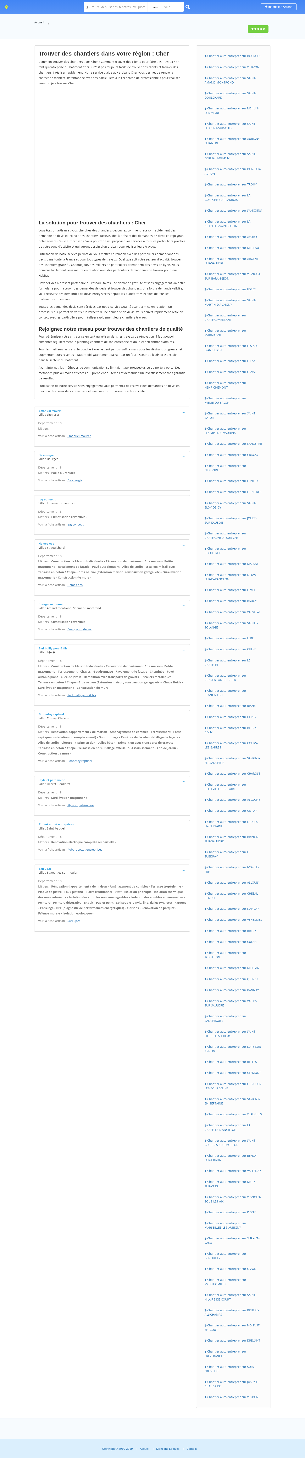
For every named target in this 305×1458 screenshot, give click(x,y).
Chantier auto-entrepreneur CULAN (232, 942)
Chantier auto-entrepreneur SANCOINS (234, 210)
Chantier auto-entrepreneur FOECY (231, 289)
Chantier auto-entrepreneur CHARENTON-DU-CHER (225, 677)
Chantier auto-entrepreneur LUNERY (232, 481)
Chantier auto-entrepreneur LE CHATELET (227, 662)
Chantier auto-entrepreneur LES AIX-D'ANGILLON (231, 348)
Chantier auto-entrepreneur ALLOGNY (233, 800)
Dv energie (74, 480)
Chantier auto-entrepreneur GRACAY (232, 455)
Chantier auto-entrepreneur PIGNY (231, 1212)
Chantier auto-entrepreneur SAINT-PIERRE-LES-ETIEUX (230, 1033)
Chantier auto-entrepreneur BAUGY (232, 601)
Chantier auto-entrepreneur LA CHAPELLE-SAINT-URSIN (227, 223)
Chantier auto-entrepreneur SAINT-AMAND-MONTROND (230, 80)
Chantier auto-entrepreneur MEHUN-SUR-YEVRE (232, 110)
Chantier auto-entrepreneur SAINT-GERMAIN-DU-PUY (230, 156)
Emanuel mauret (79, 436)
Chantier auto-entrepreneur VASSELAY (234, 612)
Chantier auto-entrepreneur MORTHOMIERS (225, 1282)
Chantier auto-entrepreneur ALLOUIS (233, 882)
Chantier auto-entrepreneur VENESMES (234, 920)
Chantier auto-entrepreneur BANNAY (233, 990)
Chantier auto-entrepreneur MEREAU (233, 248)
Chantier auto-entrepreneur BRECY (231, 931)
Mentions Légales (167, 1448)
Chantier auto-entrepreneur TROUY (232, 184)
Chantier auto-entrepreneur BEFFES (232, 1062)
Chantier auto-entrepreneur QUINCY (232, 979)
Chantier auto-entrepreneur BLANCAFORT (225, 693)
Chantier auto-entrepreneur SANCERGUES (225, 1018)
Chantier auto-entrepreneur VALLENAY (234, 1171)
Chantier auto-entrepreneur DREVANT (233, 1340)
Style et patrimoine (80, 805)
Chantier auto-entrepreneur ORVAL (231, 372)
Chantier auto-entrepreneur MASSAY (233, 564)
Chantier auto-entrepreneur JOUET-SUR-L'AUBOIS (231, 520)
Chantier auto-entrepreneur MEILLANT (234, 968)
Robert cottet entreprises (84, 849)
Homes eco (75, 585)
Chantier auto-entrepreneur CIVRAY (232, 811)
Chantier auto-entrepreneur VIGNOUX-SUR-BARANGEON (233, 276)
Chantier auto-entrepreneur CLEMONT (234, 1073)
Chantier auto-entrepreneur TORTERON (225, 955)
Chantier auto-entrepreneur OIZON (231, 1269)
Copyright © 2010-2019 (117, 1448)
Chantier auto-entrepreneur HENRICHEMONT (225, 385)
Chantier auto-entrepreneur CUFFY (231, 649)
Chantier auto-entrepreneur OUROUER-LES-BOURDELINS (233, 1086)
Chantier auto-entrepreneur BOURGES (234, 56)
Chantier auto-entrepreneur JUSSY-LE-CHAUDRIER (232, 1384)
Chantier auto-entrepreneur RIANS (231, 706)
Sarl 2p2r (73, 921)
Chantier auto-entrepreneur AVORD (232, 237)
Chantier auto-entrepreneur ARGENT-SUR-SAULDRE (232, 261)
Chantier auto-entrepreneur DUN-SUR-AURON (233, 171)
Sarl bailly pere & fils (81, 695)
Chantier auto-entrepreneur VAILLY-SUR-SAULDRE (231, 1003)
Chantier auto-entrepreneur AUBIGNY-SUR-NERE (233, 141)
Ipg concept (75, 524)
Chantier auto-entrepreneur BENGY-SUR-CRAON (231, 1158)
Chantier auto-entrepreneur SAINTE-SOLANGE (231, 625)
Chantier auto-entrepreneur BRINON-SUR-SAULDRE (232, 839)
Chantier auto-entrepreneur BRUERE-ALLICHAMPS (232, 1312)
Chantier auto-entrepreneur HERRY (231, 717)
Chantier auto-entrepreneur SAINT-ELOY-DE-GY (230, 505)
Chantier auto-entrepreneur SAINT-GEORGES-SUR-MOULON (230, 1142)
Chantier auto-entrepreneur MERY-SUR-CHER (230, 1184)
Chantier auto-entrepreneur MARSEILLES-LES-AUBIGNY (225, 1225)
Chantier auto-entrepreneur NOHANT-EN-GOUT (233, 1327)
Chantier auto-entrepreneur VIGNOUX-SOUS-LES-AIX (233, 1199)
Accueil (39, 22)
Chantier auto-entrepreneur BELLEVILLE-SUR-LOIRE (225, 786)
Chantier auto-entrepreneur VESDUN (233, 1397)
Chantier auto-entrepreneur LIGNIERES (234, 492)
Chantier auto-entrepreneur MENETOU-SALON (225, 400)
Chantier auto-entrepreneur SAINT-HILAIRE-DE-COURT (230, 1297)
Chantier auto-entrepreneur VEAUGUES (234, 1114)
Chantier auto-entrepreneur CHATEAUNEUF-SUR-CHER (225, 535)
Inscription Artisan (279, 6)
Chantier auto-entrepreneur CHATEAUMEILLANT (225, 317)
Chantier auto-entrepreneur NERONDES (225, 468)
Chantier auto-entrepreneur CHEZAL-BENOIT (232, 895)
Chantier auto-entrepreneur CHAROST (233, 773)
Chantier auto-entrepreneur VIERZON (233, 67)
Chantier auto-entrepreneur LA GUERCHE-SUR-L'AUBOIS (227, 197)
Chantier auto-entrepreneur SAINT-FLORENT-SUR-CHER (230, 126)
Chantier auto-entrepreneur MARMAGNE (225, 332)
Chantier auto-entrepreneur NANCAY (233, 909)
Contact (192, 1448)
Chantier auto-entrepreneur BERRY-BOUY (231, 730)
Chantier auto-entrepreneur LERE (230, 638)
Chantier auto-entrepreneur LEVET (231, 590)
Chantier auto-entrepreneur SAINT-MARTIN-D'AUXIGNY (230, 302)
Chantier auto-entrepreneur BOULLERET (225, 550)
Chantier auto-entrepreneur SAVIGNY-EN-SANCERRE (232, 760)
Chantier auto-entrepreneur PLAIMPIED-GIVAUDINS (225, 430)
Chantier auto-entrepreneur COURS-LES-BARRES (231, 745)
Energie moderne (79, 629)
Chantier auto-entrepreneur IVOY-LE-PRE (232, 869)
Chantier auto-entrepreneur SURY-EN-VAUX (232, 1240)
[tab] (112, 412)
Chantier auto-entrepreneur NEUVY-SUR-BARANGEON (231, 577)
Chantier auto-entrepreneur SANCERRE (234, 444)
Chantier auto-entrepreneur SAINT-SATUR (230, 415)
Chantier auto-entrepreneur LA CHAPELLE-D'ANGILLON (227, 1127)
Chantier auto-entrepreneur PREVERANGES (225, 1353)
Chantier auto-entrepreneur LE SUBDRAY (227, 854)
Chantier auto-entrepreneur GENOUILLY (225, 1256)
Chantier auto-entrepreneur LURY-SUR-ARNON (233, 1049)
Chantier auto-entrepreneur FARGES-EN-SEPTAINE (232, 824)
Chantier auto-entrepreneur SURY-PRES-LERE (230, 1369)
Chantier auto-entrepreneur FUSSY (231, 361)
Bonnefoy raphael (79, 761)
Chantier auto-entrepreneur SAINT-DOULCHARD (230, 95)
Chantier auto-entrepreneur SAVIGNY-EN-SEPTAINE (232, 1101)
